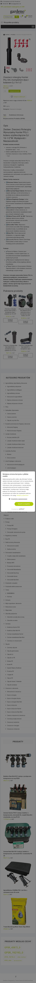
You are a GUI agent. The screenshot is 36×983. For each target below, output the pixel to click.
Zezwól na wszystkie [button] (24, 504)
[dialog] (18, 491)
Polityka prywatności (22, 495)
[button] (18, 499)
